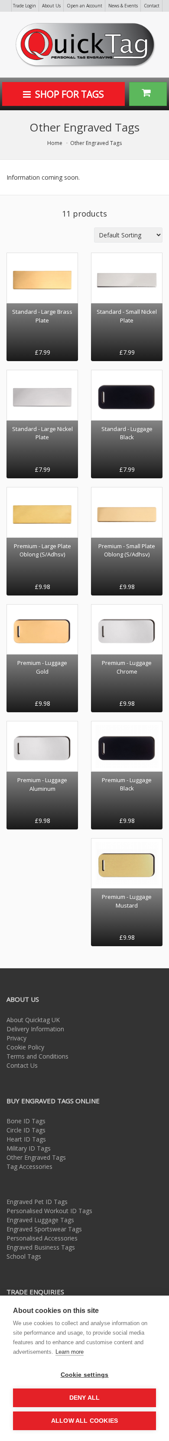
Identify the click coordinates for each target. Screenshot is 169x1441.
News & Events (123, 6)
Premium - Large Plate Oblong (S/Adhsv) (42, 550)
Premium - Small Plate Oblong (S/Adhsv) (126, 550)
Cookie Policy (25, 1047)
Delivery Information (35, 1029)
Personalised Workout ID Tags (49, 1211)
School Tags (23, 1256)
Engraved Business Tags (40, 1247)
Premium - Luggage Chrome (127, 667)
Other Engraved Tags (96, 143)
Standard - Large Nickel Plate (42, 433)
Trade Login (24, 6)
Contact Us (22, 1065)
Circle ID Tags (26, 1130)
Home (54, 143)
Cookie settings (85, 1375)
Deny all (84, 1398)
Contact (151, 6)
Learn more (69, 1352)
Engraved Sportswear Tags (44, 1229)
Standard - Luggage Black (127, 433)
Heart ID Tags (26, 1139)
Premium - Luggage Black (127, 784)
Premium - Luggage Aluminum (42, 784)
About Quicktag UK (33, 1020)
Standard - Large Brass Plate (42, 316)
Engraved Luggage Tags (40, 1220)
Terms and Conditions (37, 1056)
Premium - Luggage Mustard (127, 901)
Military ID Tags (28, 1148)
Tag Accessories (29, 1166)
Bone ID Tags (26, 1121)
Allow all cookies (84, 1421)
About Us (51, 6)
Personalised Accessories (42, 1238)
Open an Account (84, 6)
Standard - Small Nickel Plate (127, 316)
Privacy (16, 1038)
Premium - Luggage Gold (42, 667)
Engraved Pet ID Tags (37, 1202)
